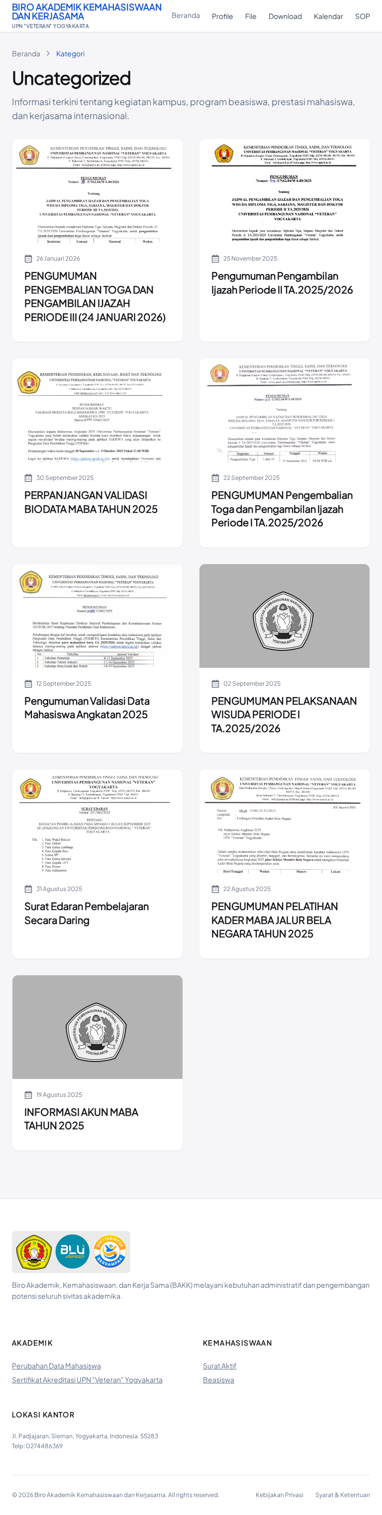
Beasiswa (218, 1379)
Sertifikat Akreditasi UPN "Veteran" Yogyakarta (87, 1379)
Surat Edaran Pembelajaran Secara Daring (86, 913)
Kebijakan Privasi (279, 1495)
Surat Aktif (220, 1365)
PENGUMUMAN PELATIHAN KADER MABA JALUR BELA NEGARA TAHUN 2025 (274, 919)
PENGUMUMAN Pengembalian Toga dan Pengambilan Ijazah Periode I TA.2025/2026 (282, 508)
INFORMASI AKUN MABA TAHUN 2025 (81, 1118)
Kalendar (328, 15)
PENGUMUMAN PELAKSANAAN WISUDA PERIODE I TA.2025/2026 (284, 714)
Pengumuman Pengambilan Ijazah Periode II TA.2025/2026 (282, 282)
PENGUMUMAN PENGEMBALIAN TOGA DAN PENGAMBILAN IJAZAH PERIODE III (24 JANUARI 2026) (95, 296)
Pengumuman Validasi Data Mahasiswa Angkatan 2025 (87, 707)
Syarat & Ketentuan (342, 1495)
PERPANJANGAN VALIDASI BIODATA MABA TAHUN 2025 (91, 501)
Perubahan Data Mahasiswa (56, 1365)
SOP (362, 15)
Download (285, 15)
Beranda (186, 14)
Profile (222, 15)
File (251, 15)
